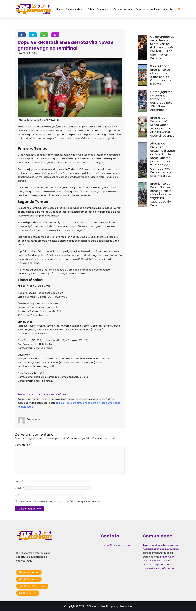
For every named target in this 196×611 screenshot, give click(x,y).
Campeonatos (74, 9)
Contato (168, 9)
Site (17, 494)
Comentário (22, 445)
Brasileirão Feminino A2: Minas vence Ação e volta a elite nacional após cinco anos (162, 127)
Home (59, 9)
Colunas (155, 9)
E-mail (19, 488)
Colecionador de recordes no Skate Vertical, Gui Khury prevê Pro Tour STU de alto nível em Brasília (162, 47)
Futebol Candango (98, 9)
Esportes (140, 9)
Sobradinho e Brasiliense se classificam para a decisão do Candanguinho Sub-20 (162, 75)
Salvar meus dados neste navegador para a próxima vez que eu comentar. (59, 501)
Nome (19, 481)
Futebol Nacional (123, 9)
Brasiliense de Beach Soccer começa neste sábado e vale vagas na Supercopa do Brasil (161, 194)
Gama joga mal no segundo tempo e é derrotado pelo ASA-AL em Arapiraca (161, 101)
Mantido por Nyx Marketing (116, 606)
